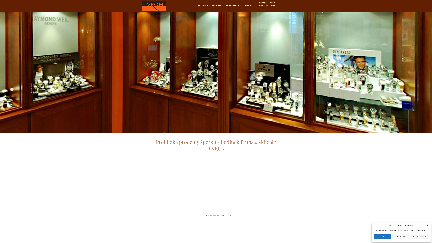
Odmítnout (400, 236)
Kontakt (247, 6)
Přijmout (382, 236)
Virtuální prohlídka (233, 6)
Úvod (198, 6)
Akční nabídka (216, 6)
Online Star (227, 216)
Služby (205, 6)
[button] (427, 225)
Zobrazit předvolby (419, 236)
